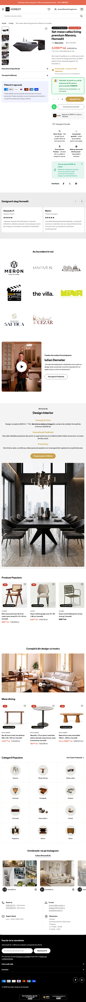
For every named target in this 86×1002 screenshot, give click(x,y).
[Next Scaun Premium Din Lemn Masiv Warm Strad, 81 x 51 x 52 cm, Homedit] (14, 595)
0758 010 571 (10, 905)
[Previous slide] (75, 201)
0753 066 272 (11, 908)
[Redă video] (21, 367)
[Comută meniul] (3, 9)
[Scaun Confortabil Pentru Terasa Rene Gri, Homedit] (71, 595)
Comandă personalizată (71, 107)
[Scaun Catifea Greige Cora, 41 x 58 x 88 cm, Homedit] (43, 595)
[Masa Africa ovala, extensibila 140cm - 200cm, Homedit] (71, 716)
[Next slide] (81, 201)
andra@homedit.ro (56, 910)
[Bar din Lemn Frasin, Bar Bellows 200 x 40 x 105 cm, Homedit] (14, 716)
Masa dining (6, 732)
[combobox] (43, 16)
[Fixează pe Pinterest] (76, 183)
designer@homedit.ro (57, 908)
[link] (14, 267)
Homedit (10, 987)
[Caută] (81, 16)
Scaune (4, 611)
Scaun (32, 611)
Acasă (4, 23)
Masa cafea (59, 43)
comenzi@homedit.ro (57, 905)
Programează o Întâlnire (43, 456)
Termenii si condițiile (23, 957)
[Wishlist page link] (49, 9)
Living (11, 23)
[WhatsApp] (54, 106)
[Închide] (82, 164)
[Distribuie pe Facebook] (63, 183)
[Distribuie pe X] (69, 183)
